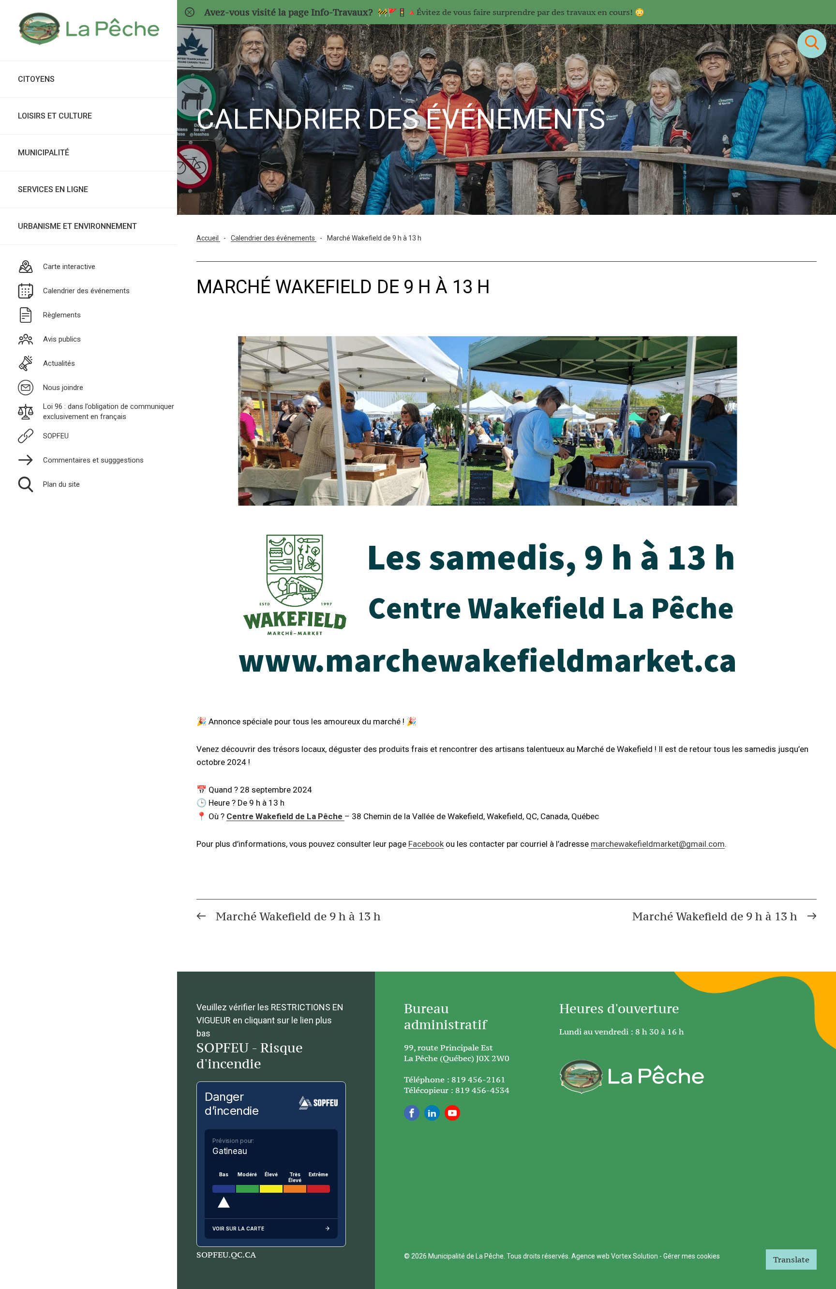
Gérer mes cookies (691, 1256)
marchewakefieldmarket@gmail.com (658, 844)
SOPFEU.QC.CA (226, 1254)
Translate (791, 1259)
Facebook (426, 844)
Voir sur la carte (238, 1228)
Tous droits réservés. (538, 1256)
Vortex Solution (634, 1256)
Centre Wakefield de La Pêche (284, 816)
